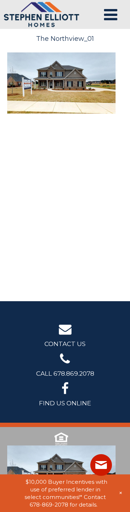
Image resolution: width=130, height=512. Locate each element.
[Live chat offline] (101, 465)
